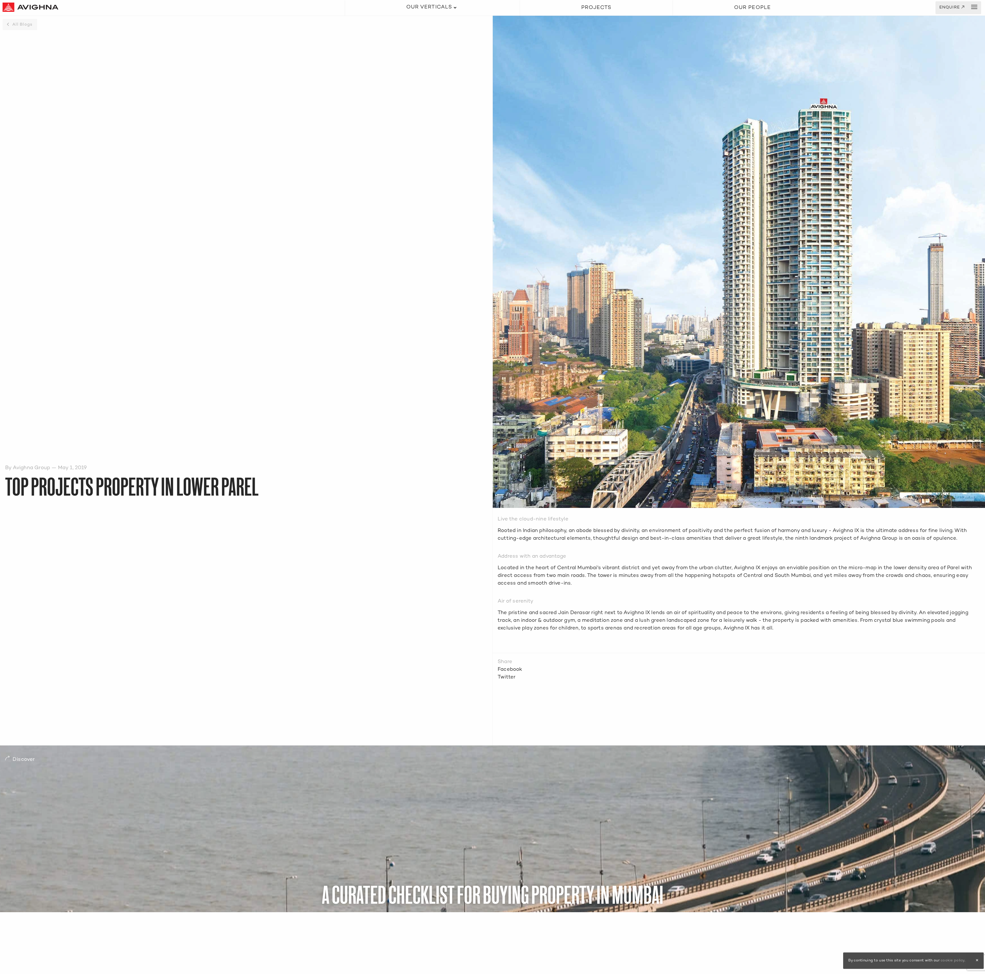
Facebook (510, 669)
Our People (752, 8)
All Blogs (22, 25)
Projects (596, 8)
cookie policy (952, 960)
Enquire (952, 8)
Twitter (506, 677)
